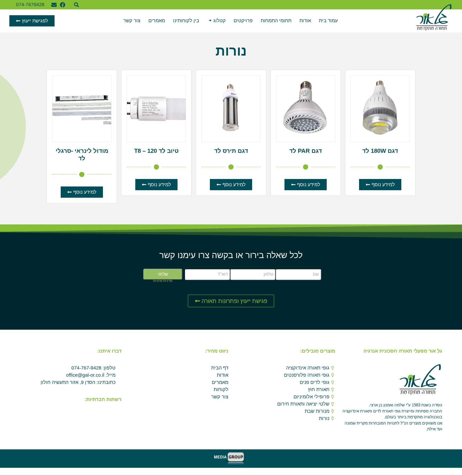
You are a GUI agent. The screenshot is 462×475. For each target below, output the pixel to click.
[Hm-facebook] (117, 412)
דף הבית (219, 368)
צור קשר (131, 20)
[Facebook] (62, 5)
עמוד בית (328, 20)
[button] (76, 4)
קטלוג (219, 20)
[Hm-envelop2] (108, 412)
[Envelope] (54, 5)
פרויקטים (243, 20)
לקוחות (221, 389)
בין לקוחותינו (186, 20)
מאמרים (156, 20)
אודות (305, 20)
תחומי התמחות (276, 20)
